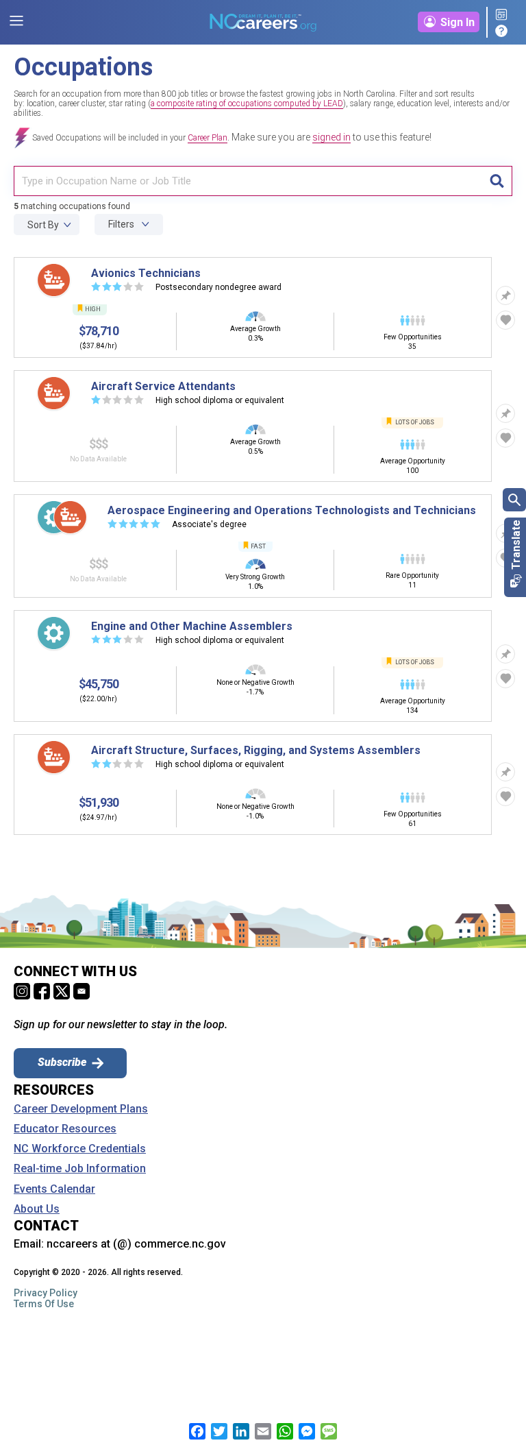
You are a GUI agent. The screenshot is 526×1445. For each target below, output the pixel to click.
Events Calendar (54, 1189)
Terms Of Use (44, 1303)
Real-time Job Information (80, 1168)
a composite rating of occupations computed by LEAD (247, 103)
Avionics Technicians (146, 273)
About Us (37, 1209)
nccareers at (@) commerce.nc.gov (136, 1243)
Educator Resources (65, 1129)
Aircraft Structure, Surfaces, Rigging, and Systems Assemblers (256, 750)
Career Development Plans (81, 1109)
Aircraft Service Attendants (163, 386)
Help (503, 31)
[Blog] (503, 15)
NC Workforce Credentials (80, 1148)
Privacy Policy (45, 1292)
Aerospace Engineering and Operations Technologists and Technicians (292, 510)
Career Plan (207, 138)
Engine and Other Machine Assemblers (191, 626)
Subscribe (62, 1062)
